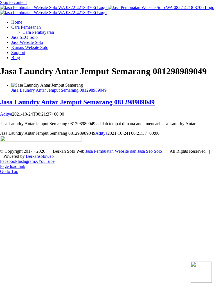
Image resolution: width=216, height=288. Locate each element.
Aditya (6, 114)
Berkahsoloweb (40, 156)
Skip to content (13, 2)
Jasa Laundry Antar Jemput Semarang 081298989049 (59, 90)
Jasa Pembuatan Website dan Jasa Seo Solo (124, 151)
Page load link (12, 166)
